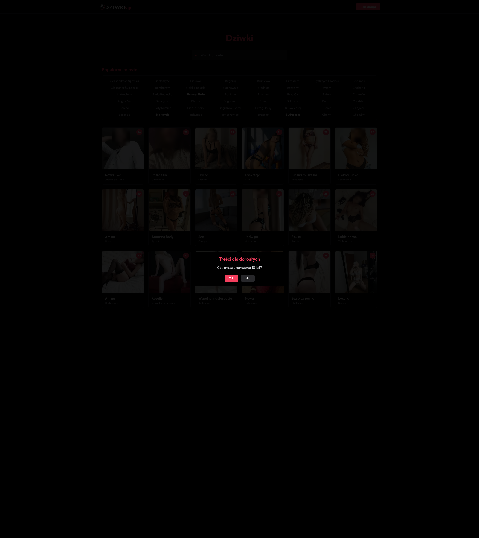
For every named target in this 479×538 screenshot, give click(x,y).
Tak (231, 278)
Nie (248, 278)
